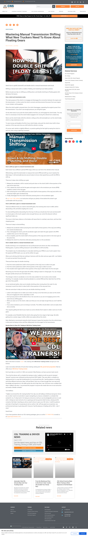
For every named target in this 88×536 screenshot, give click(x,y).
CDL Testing (51, 11)
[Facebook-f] (66, 141)
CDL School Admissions (37, 11)
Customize (75, 533)
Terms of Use (45, 527)
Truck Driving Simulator (70, 99)
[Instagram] (80, 141)
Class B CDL (67, 82)
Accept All (83, 533)
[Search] (53, 6)
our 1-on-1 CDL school (13, 198)
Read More (37, 496)
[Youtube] (70, 141)
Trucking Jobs (71, 11)
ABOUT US (4, 11)
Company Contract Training (19, 11)
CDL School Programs (69, 73)
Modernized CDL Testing (70, 96)
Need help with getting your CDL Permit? (74, 29)
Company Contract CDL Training (72, 87)
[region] (44, 532)
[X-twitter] (77, 141)
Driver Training (9, 29)
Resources (83, 11)
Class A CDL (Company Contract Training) (74, 80)
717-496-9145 (49, 414)
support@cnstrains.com (14, 416)
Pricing (61, 11)
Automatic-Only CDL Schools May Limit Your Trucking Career (20, 482)
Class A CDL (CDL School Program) (72, 78)
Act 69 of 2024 (52, 527)
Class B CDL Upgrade (69, 85)
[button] (7, 25)
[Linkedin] (73, 141)
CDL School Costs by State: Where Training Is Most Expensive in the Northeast (64, 482)
